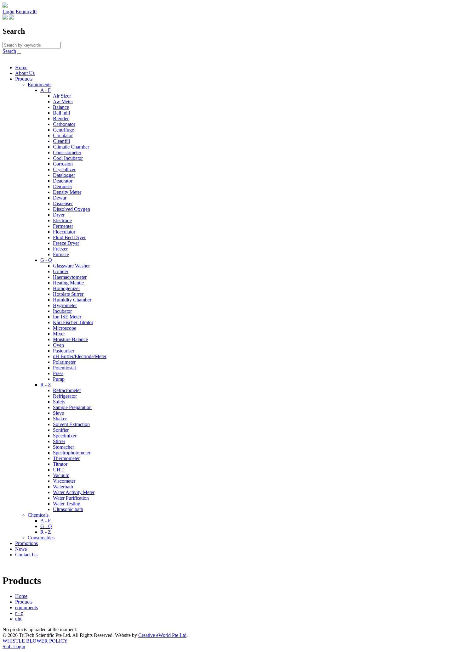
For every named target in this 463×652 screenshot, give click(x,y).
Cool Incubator (68, 158)
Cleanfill (61, 141)
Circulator (63, 135)
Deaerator (62, 180)
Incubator (62, 311)
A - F (45, 90)
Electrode (62, 220)
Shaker (60, 418)
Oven (58, 345)
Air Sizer (62, 95)
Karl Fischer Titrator (73, 322)
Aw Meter (63, 101)
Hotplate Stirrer (68, 294)
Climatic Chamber (71, 146)
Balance (61, 107)
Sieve (58, 413)
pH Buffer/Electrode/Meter (79, 356)
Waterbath (63, 486)
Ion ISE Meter (67, 316)
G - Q (46, 260)
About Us (25, 73)
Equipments (39, 84)
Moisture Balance (70, 339)
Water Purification (71, 498)
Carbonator (64, 124)
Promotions (26, 543)
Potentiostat (64, 367)
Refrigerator (65, 396)
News (21, 549)
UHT (58, 469)
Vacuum (61, 475)
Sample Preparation (72, 407)
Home (21, 67)
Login (8, 11)
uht (18, 618)
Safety (59, 401)
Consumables (41, 537)
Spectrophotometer (71, 452)
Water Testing (66, 503)
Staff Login (14, 646)
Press (58, 373)
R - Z (45, 384)
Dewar (59, 197)
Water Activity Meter (73, 492)
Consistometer (67, 152)
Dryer (59, 214)
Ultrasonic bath (68, 509)
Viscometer (64, 481)
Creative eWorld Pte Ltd (162, 635)
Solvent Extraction (71, 424)
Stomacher (63, 447)
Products (23, 79)
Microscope (64, 328)
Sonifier (61, 430)
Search (9, 51)
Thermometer (66, 458)
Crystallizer (64, 169)
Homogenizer (66, 288)
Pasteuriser (63, 350)
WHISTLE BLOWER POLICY (35, 641)
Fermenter (63, 226)
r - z (19, 613)
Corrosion (63, 163)
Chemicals (38, 515)
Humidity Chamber (72, 299)
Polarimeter (64, 362)
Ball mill (61, 112)
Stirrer (59, 441)
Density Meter (67, 192)
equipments (26, 607)
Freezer (60, 248)
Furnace (61, 254)
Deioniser (62, 186)
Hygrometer (65, 305)
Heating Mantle (68, 282)
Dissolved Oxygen (71, 209)
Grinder (60, 271)
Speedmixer (65, 435)
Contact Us (26, 554)
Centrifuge (63, 129)
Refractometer (67, 390)
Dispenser (63, 203)
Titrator (60, 464)
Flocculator (64, 231)
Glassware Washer (71, 265)
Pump (59, 379)
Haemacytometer (70, 277)
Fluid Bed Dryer (69, 237)
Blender (61, 118)
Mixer (59, 333)
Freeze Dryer (66, 243)
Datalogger (64, 175)
